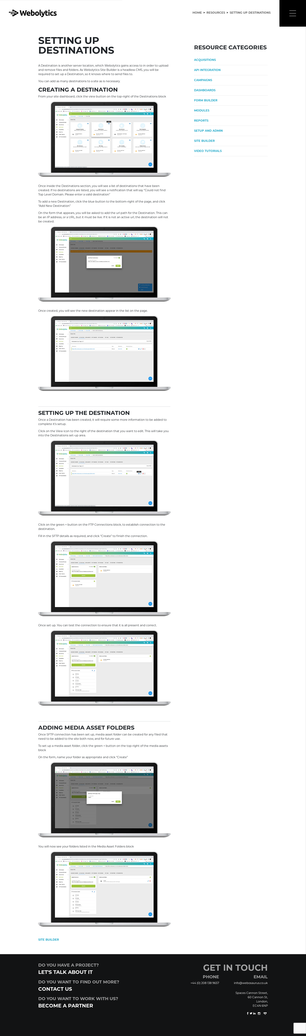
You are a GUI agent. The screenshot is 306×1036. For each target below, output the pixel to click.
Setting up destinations (250, 12)
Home (197, 12)
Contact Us (55, 989)
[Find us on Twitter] (251, 1013)
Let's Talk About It (65, 972)
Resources (215, 12)
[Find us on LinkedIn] (254, 1013)
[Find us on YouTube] (265, 1013)
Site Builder (48, 939)
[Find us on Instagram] (259, 1013)
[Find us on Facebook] (248, 1013)
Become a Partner (65, 1006)
